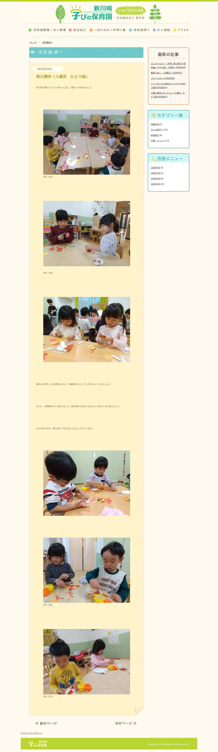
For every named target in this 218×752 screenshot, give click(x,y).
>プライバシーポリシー (31, 733)
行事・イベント (158, 141)
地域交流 (155, 124)
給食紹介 (155, 135)
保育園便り (47, 42)
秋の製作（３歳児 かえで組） (63, 76)
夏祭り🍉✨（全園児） (166, 73)
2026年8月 (155, 167)
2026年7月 (155, 173)
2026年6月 (155, 178)
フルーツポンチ (163, 78)
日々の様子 (156, 130)
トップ (33, 42)
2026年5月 (155, 184)
